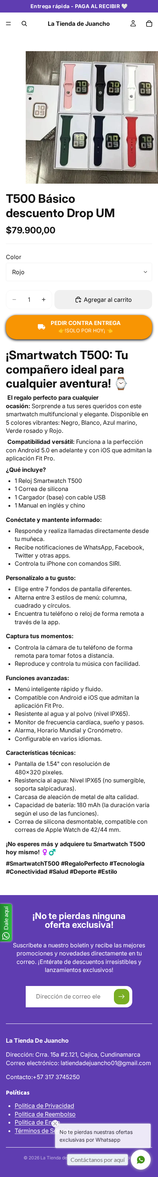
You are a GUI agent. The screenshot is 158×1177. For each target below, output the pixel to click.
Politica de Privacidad (44, 1105)
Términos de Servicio (43, 1130)
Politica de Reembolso (45, 1114)
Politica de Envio (37, 1122)
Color (13, 257)
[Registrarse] (121, 996)
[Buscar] (24, 23)
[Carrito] (149, 23)
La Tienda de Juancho (63, 1157)
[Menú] (8, 23)
